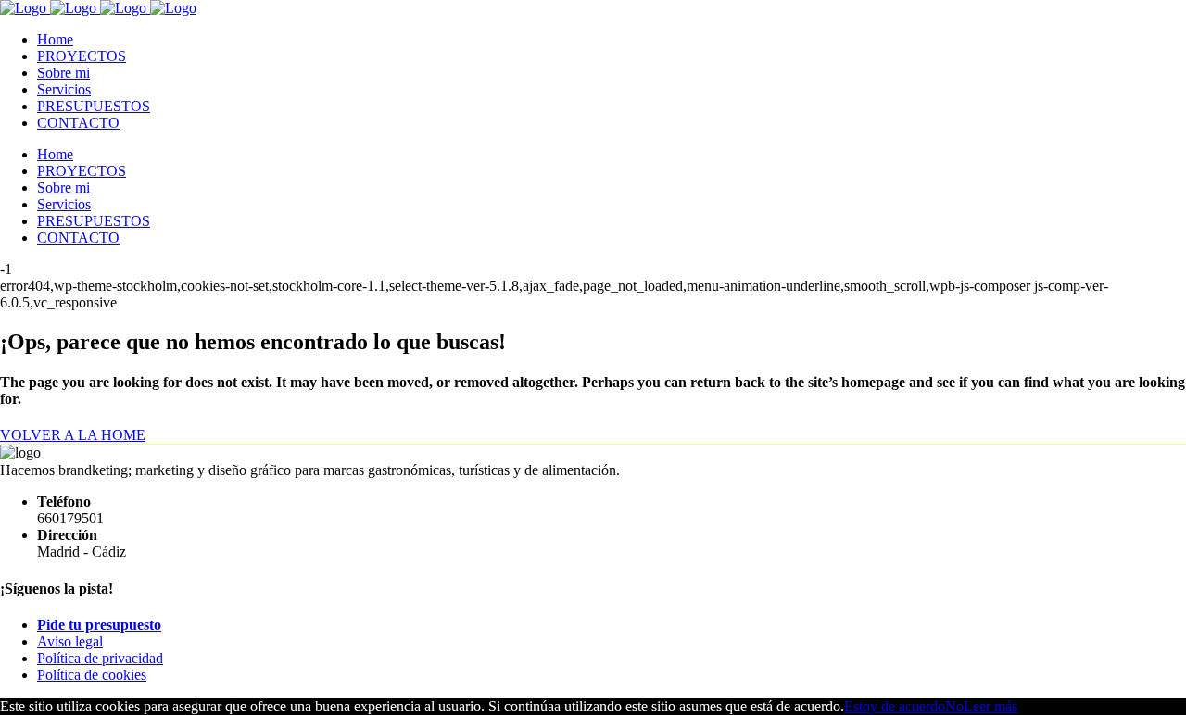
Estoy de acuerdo (894, 706)
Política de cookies (91, 675)
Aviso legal (70, 641)
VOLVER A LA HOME (72, 435)
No (954, 706)
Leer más (990, 706)
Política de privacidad (100, 658)
